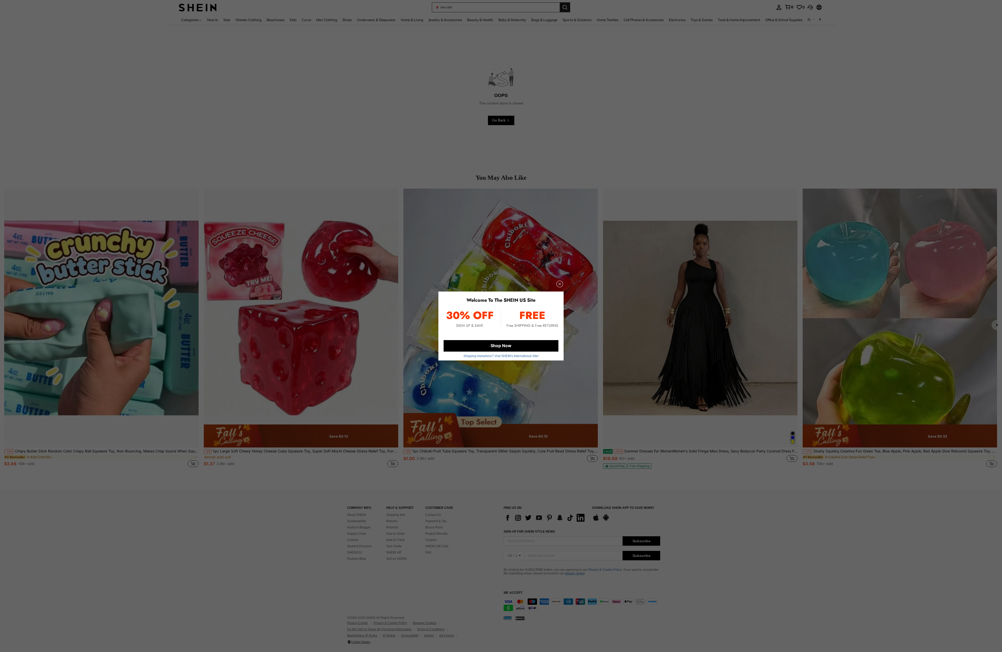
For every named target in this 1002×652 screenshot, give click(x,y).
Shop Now (501, 345)
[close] (560, 284)
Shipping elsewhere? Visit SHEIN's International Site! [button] (501, 356)
